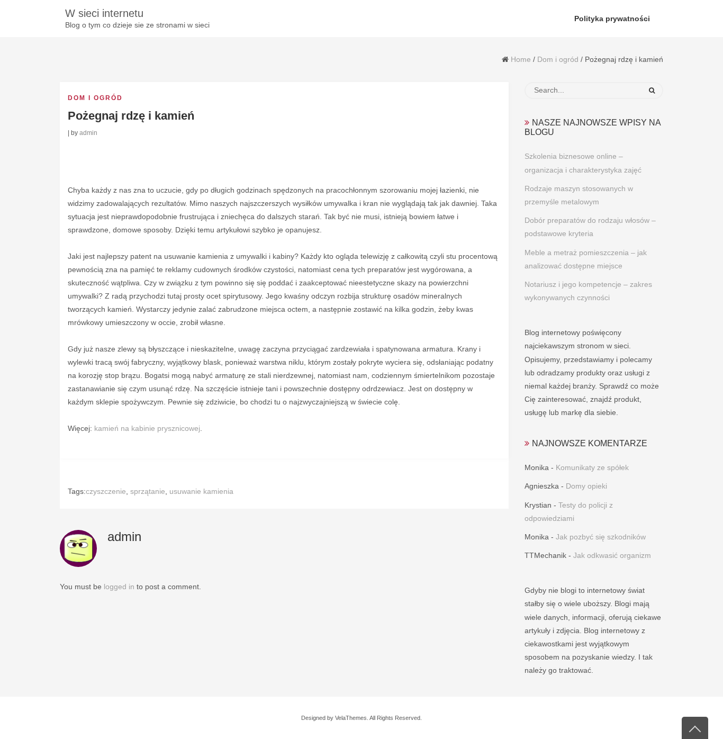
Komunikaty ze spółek (592, 467)
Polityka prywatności (612, 18)
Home (521, 59)
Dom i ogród (558, 59)
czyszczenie (106, 491)
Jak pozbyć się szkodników (601, 537)
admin (88, 133)
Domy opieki (586, 486)
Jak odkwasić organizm (612, 555)
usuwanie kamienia (201, 491)
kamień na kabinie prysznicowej (147, 428)
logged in (119, 586)
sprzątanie (147, 491)
